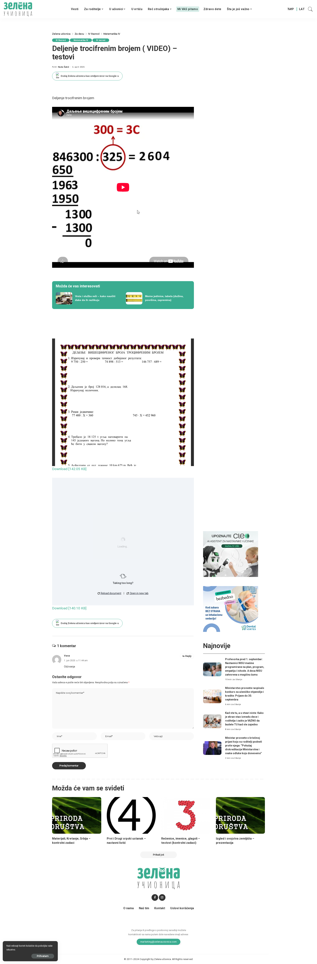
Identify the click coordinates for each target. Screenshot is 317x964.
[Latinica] (302, 9)
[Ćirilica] (291, 9)
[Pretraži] (310, 9)
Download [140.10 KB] (69, 608)
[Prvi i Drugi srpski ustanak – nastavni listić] (131, 815)
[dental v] (230, 609)
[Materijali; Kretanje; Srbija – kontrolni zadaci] (76, 815)
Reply (188, 656)
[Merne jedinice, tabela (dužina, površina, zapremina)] (158, 298)
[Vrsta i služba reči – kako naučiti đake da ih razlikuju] (88, 298)
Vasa (67, 655)
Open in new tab (138, 593)
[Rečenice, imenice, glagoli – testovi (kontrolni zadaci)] (185, 815)
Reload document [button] (110, 593)
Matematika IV (81, 40)
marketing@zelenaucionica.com (158, 941)
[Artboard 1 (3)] (230, 554)
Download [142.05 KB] (69, 469)
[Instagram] (162, 897)
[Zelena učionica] (18, 9)
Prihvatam (43, 956)
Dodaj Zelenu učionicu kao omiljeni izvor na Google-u (90, 76)
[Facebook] (155, 897)
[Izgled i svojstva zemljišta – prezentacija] (240, 815)
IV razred (100, 40)
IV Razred (61, 40)
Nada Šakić (63, 67)
